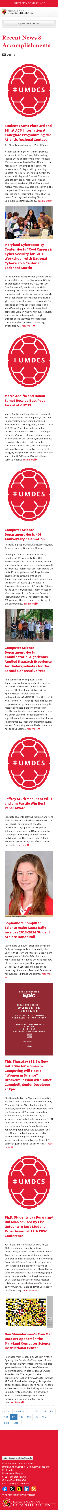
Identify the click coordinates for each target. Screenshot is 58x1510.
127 (36, 1411)
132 (21, 1417)
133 (29, 1417)
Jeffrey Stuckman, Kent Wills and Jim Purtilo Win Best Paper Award (28, 803)
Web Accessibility (10, 1494)
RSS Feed (33, 1488)
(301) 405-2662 (22, 1483)
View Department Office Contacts (18, 1458)
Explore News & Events (29, 23)
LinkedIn (26, 1488)
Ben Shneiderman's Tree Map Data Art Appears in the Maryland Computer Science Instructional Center (28, 1341)
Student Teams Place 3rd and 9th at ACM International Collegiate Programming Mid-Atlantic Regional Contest (29, 132)
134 (36, 1417)
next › (7, 1422)
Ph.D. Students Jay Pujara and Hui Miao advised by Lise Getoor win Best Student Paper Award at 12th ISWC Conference (29, 1226)
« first (7, 1411)
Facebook (4, 1488)
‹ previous (19, 1411)
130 (6, 1417)
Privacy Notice (28, 1494)
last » (17, 1422)
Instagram (19, 1488)
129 (52, 1411)
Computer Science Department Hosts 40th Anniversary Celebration (25, 534)
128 (44, 1411)
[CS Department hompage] (29, 1502)
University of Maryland (29, 3)
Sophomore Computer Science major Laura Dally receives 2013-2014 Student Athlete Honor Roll (27, 930)
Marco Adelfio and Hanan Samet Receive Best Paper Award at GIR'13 (26, 400)
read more (43, 200)
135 (44, 1417)
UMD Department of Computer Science (23, 12)
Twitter (12, 1488)
